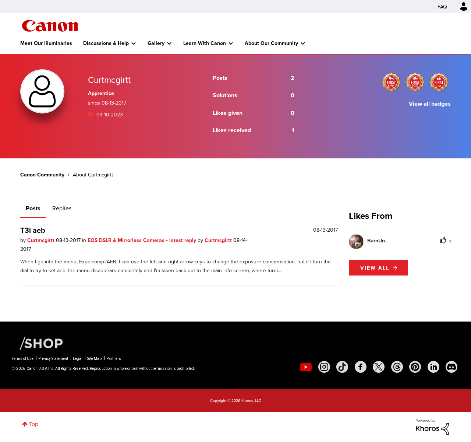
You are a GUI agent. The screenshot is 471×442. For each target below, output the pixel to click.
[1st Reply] (391, 82)
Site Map (94, 359)
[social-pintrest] (415, 367)
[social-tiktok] (342, 367)
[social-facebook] (360, 367)
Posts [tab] (33, 208)
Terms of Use (22, 359)
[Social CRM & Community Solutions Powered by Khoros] (432, 426)
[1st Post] (415, 82)
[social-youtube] (306, 367)
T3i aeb (32, 230)
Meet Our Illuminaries (46, 43)
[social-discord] (451, 367)
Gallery (156, 43)
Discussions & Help (106, 43)
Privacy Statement (53, 359)
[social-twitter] (379, 367)
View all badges (430, 103)
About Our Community (271, 43)
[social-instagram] (324, 367)
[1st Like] (439, 82)
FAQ (442, 6)
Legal (77, 359)
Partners (113, 359)
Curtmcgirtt (41, 240)
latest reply (183, 240)
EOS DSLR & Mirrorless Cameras (127, 240)
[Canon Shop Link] (37, 343)
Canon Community (50, 26)
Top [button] (33, 424)
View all (374, 267)
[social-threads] (397, 367)
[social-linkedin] (433, 367)
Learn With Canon (204, 43)
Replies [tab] (61, 208)
